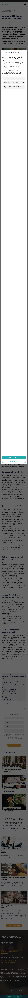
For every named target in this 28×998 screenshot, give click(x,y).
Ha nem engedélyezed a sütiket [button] (10, 82)
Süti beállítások (14, 461)
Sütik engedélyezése (14, 457)
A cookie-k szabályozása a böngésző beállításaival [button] (12, 87)
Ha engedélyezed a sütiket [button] (9, 78)
